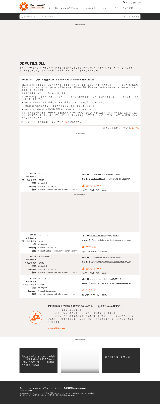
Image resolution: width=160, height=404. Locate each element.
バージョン (124, 128)
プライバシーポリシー (52, 388)
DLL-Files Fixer (26, 390)
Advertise (37, 388)
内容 (132, 128)
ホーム (51, 8)
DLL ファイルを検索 (131, 16)
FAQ (65, 122)
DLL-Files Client (79, 388)
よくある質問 (126, 8)
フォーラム (113, 8)
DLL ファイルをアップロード (70, 8)
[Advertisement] (80, 43)
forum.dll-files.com (57, 327)
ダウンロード (94, 185)
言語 (138, 128)
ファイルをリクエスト (95, 8)
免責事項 (68, 388)
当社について (26, 388)
